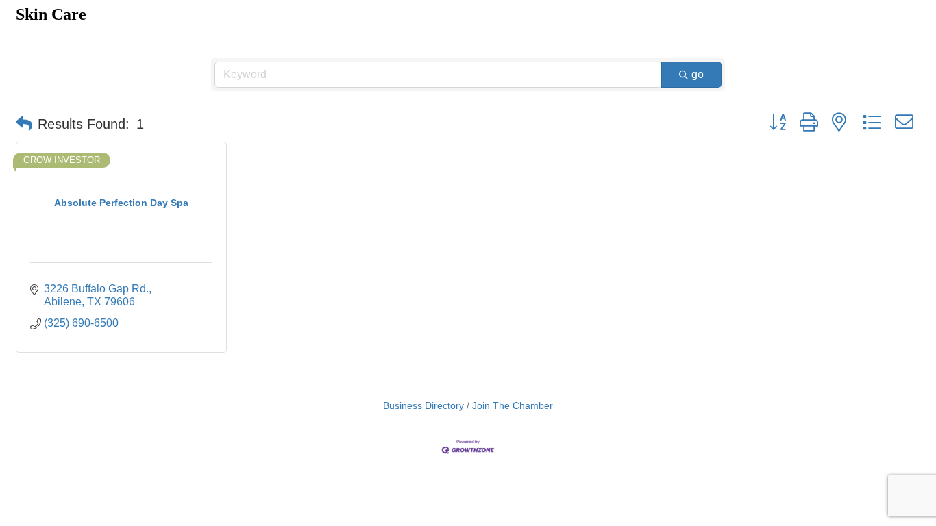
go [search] (697, 74)
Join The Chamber (512, 406)
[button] (24, 124)
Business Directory (423, 406)
